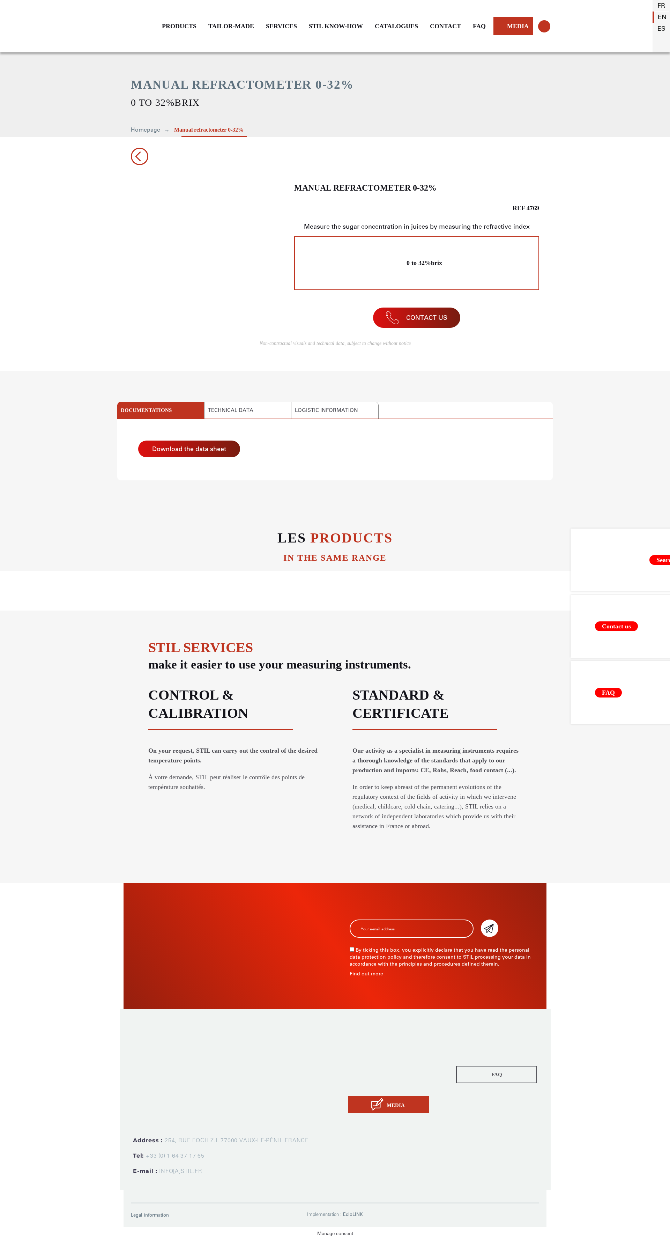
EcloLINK (353, 1214)
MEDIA (518, 26)
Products (360, 1045)
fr (661, 5)
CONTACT (445, 26)
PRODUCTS (179, 26)
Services (360, 1064)
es (661, 28)
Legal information (150, 1215)
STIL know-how (370, 1074)
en (662, 17)
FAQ (479, 26)
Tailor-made (364, 1054)
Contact (359, 1084)
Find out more (366, 974)
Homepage (145, 129)
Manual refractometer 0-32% (209, 130)
